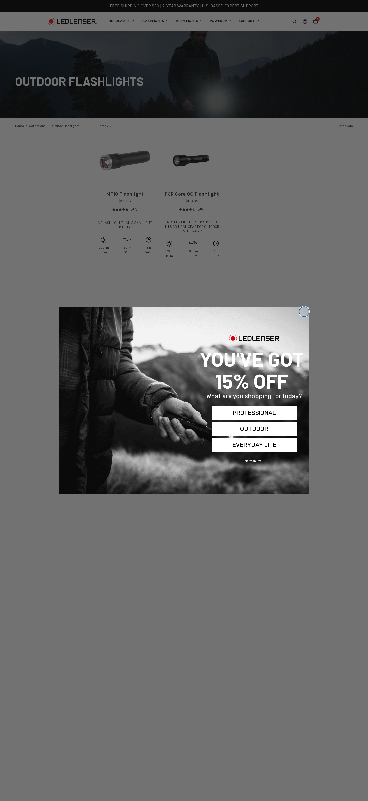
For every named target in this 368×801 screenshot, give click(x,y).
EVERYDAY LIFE (254, 444)
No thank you (254, 461)
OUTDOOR (254, 428)
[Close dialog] (304, 312)
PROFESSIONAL (254, 412)
